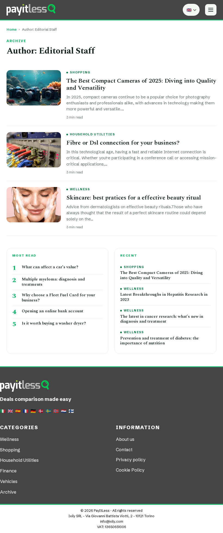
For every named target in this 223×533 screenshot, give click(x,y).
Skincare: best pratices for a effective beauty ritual (133, 197)
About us (125, 439)
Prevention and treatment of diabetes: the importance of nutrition (159, 341)
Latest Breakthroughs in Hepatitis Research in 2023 (163, 297)
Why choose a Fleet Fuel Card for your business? (58, 298)
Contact (124, 449)
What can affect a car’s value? (50, 267)
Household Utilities (92, 134)
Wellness (80, 189)
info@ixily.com (111, 521)
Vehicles (8, 481)
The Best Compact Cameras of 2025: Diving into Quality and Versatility (141, 84)
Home (12, 29)
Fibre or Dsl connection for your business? (122, 142)
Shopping (80, 72)
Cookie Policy (130, 470)
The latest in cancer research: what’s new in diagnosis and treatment (161, 319)
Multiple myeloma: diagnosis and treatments (53, 282)
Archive (8, 492)
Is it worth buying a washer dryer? (54, 323)
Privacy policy (130, 459)
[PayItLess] (31, 9)
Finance (8, 470)
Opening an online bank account (52, 311)
